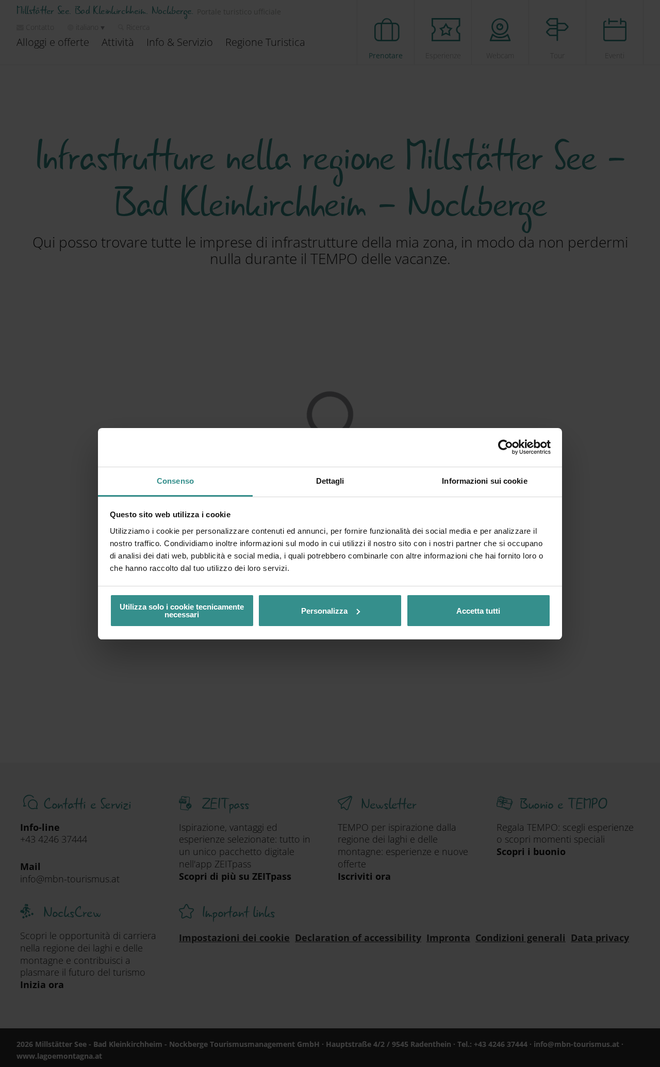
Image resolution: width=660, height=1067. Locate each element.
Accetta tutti (478, 610)
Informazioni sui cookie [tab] (484, 481)
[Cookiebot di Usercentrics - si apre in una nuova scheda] (505, 447)
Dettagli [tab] (330, 481)
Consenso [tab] (175, 481)
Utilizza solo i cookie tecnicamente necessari (182, 610)
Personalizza (324, 610)
